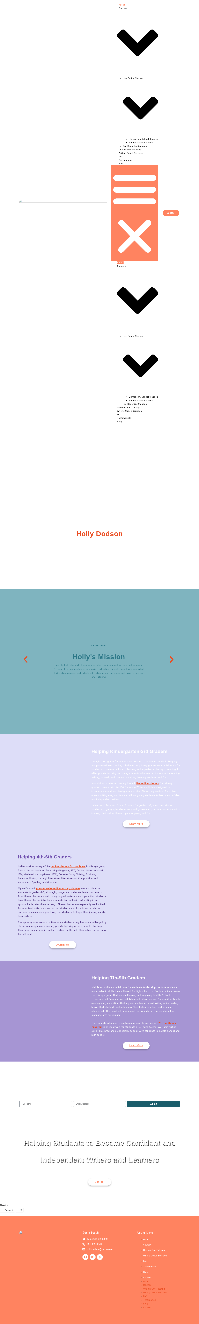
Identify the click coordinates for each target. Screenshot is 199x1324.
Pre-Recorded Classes (135, 146)
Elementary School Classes (143, 139)
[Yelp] (100, 1257)
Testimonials (126, 160)
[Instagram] (93, 1257)
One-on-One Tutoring (130, 150)
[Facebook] (85, 1257)
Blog (121, 164)
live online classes (147, 783)
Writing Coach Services (131, 153)
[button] (134, 213)
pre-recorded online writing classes (58, 888)
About (122, 5)
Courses (147, 1244)
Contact (147, 1277)
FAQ (121, 157)
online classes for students (68, 866)
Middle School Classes (141, 142)
